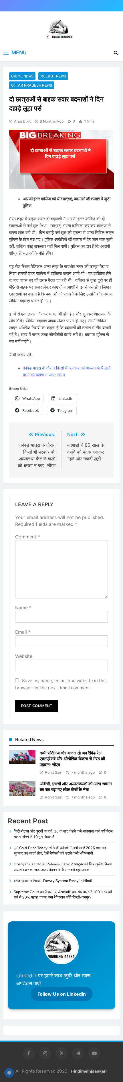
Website (23, 656)
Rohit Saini (54, 772)
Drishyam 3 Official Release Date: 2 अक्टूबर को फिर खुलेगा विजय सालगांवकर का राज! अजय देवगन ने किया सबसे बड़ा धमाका (63, 867)
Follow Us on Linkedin (61, 994)
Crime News (22, 76)
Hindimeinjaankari (89, 1071)
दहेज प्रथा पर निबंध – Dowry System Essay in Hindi (53, 880)
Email (23, 632)
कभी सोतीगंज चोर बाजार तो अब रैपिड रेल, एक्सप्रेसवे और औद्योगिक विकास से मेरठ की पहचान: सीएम (72, 759)
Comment (27, 537)
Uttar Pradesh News (31, 85)
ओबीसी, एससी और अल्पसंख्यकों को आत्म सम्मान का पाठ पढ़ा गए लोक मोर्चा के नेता (76, 787)
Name (23, 607)
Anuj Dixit (22, 121)
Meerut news (53, 76)
